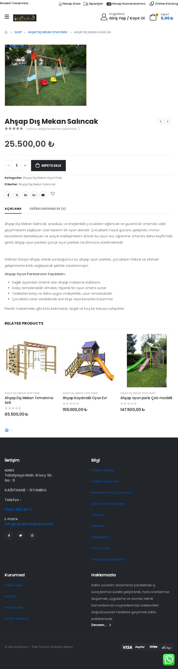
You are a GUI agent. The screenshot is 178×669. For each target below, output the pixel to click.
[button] (7, 430)
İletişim (10, 596)
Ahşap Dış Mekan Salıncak (37, 184)
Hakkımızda (14, 585)
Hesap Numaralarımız (108, 559)
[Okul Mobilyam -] (24, 17)
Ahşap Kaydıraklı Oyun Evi (85, 397)
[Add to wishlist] (53, 193)
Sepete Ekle (51, 165)
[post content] (31, 360)
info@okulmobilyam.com (29, 524)
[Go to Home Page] (6, 32)
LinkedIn (25, 195)
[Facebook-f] (9, 535)
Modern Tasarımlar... (15, 3)
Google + (34, 195)
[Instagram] (32, 535)
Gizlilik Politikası (103, 470)
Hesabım (98, 526)
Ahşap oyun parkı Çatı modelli (146, 397)
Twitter (17, 195)
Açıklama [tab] (13, 208)
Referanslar (14, 607)
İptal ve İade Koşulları (108, 503)
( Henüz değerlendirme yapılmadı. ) (52, 129)
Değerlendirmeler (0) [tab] (48, 208)
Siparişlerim (100, 537)
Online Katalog (16, 618)
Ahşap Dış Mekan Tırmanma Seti (29, 400)
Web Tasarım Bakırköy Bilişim (52, 647)
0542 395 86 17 (19, 509)
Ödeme (97, 514)
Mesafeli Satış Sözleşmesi (111, 492)
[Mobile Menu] (7, 16)
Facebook (8, 195)
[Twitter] (20, 535)
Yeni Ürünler (101, 548)
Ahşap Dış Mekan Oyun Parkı (42, 178)
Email (43, 195)
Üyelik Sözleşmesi (105, 481)
